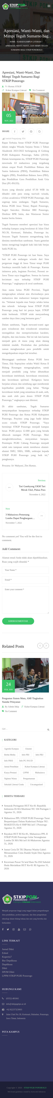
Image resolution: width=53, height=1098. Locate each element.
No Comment (38, 90)
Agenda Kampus (11, 749)
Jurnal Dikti (8, 949)
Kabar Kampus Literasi (16, 90)
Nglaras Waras (10, 778)
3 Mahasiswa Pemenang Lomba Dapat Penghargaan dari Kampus (19, 518)
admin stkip (13, 707)
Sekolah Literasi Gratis (14, 784)
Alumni (28, 749)
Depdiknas (7, 964)
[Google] (39, 131)
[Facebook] (15, 131)
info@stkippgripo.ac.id (16, 1004)
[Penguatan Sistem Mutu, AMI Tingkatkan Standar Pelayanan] (25, 675)
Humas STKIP (14, 86)
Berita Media (9, 755)
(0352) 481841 (12, 998)
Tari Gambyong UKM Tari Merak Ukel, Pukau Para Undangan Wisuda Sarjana (32, 490)
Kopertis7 (7, 956)
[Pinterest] (31, 131)
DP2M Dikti (8, 972)
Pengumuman (29, 778)
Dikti (4, 968)
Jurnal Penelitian (11, 766)
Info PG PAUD (26, 761)
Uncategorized (36, 784)
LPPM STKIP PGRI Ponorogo (17, 975)
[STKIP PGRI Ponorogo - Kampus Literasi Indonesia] (15, 6)
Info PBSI (8, 761)
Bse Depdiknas (9, 960)
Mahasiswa (40, 772)
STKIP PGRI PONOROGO (35, 1088)
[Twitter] (23, 131)
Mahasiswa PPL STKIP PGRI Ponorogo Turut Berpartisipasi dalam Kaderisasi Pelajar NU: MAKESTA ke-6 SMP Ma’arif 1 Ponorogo (27, 821)
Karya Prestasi (10, 772)
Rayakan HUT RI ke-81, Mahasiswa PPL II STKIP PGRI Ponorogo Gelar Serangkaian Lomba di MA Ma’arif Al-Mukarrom (26, 837)
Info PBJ (39, 755)
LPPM (26, 772)
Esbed (5, 953)
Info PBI (25, 755)
